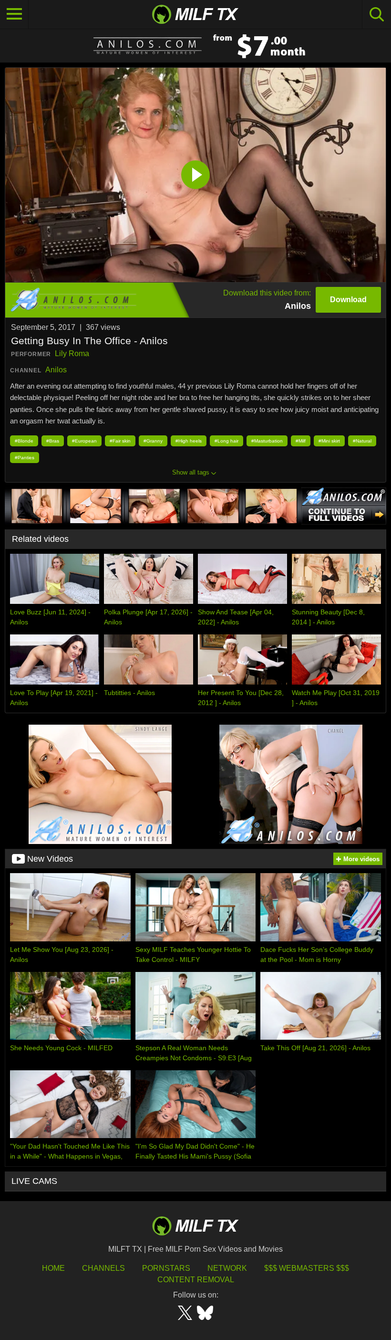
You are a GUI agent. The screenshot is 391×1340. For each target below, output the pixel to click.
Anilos (56, 370)
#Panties (24, 457)
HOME (53, 1268)
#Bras (52, 440)
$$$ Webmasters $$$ (306, 1268)
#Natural (362, 440)
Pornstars (166, 1268)
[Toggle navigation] (14, 14)
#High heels (188, 440)
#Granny (153, 440)
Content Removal (195, 1280)
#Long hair (226, 440)
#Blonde (24, 440)
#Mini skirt (329, 440)
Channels (103, 1268)
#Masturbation (267, 440)
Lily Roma (72, 353)
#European (84, 440)
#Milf (301, 440)
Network (227, 1268)
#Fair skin (120, 440)
